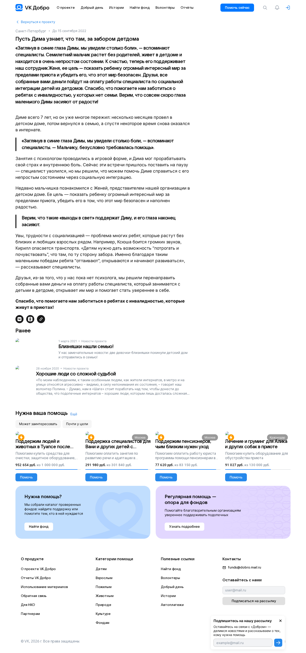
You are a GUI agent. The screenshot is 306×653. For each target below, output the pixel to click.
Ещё (73, 414)
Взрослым (104, 578)
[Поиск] (266, 8)
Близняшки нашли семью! (86, 346)
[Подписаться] (278, 643)
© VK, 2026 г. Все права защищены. (50, 641)
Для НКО (28, 605)
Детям (101, 569)
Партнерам (30, 614)
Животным (105, 596)
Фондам (102, 623)
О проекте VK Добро (38, 569)
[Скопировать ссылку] (41, 319)
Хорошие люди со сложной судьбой (76, 373)
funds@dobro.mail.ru (244, 567)
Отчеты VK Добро (36, 578)
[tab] (38, 424)
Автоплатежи (172, 605)
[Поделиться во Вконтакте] (19, 319)
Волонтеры (170, 578)
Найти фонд (171, 569)
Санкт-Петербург (30, 31)
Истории (168, 596)
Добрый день (172, 587)
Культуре (103, 614)
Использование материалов (44, 587)
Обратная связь (34, 596)
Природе (103, 605)
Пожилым (104, 587)
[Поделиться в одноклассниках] (30, 319)
